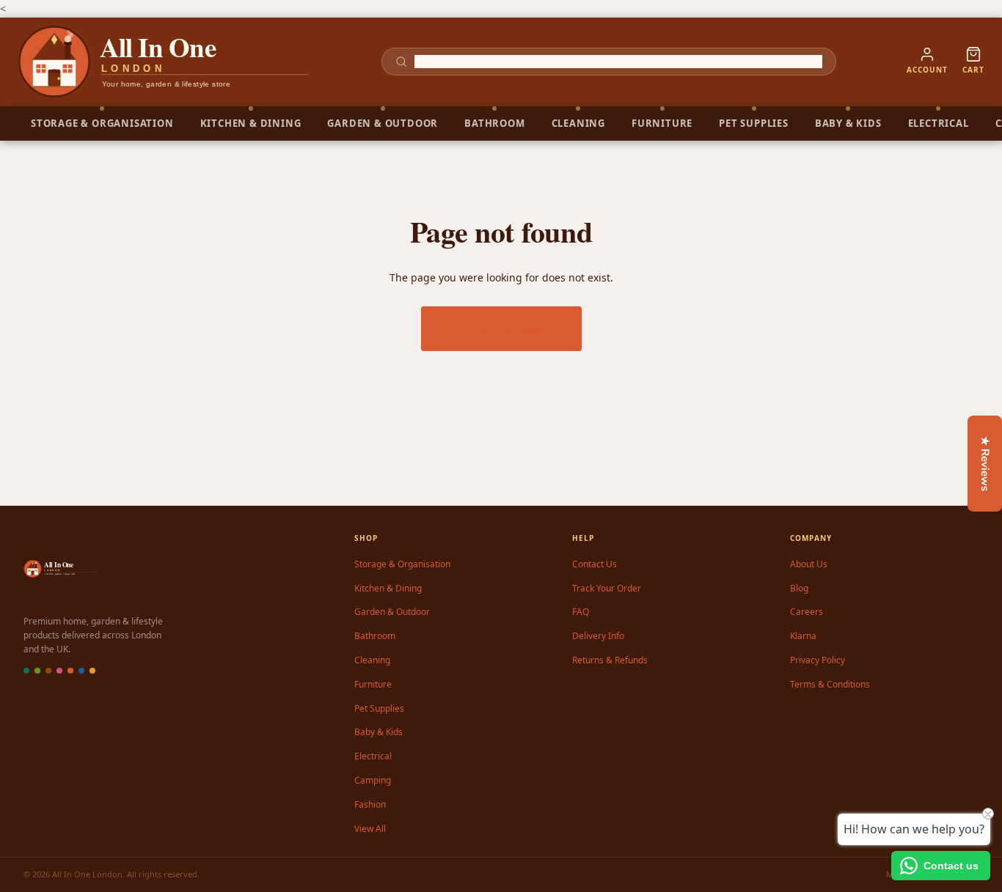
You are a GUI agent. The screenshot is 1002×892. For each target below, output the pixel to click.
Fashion (370, 804)
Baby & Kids (378, 732)
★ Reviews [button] (985, 463)
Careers (806, 611)
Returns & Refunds (610, 660)
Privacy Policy (817, 660)
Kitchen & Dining (388, 588)
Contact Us (594, 564)
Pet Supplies (379, 708)
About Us (808, 564)
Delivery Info (598, 636)
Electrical (373, 756)
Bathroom (374, 636)
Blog (799, 588)
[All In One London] (164, 61)
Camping (372, 780)
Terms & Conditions (830, 684)
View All (370, 828)
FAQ (580, 611)
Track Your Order (606, 588)
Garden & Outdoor (392, 611)
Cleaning (372, 660)
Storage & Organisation (402, 564)
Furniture (373, 684)
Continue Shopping (501, 328)
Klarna (803, 636)
